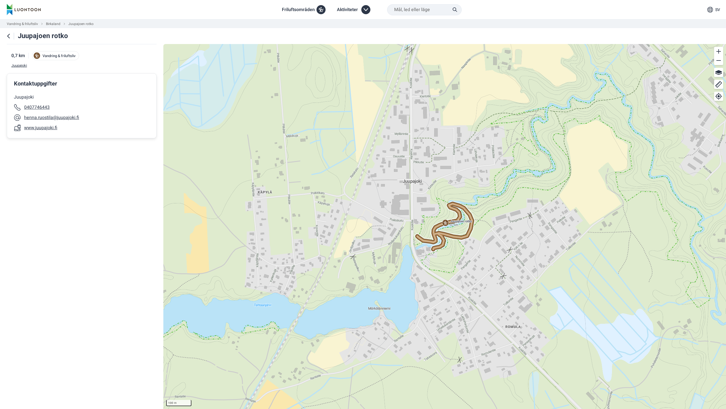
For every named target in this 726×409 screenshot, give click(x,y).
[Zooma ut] (718, 60)
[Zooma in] (718, 51)
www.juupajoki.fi (40, 127)
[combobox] (424, 9)
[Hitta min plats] (718, 96)
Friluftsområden (298, 9)
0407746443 (37, 107)
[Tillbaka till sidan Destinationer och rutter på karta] (8, 36)
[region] (444, 226)
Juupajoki (19, 65)
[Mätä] (718, 84)
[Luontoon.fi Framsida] (24, 9)
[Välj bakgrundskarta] (718, 72)
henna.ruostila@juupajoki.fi (51, 117)
